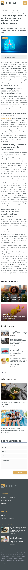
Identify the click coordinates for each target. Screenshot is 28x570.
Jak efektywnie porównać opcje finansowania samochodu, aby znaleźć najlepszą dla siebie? (17, 351)
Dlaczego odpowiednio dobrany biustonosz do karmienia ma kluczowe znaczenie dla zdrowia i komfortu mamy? (16, 540)
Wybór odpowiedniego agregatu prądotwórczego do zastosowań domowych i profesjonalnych (18, 341)
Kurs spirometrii (6, 118)
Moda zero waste (6, 500)
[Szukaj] (3, 372)
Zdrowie (5, 37)
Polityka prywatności (7, 518)
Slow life (3, 503)
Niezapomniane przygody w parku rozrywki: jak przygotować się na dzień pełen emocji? (12, 431)
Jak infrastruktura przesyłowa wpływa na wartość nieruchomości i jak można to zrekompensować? (18, 529)
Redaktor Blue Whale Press (9, 28)
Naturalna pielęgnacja (8, 497)
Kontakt (3, 515)
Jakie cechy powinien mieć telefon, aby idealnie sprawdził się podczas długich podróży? (18, 332)
